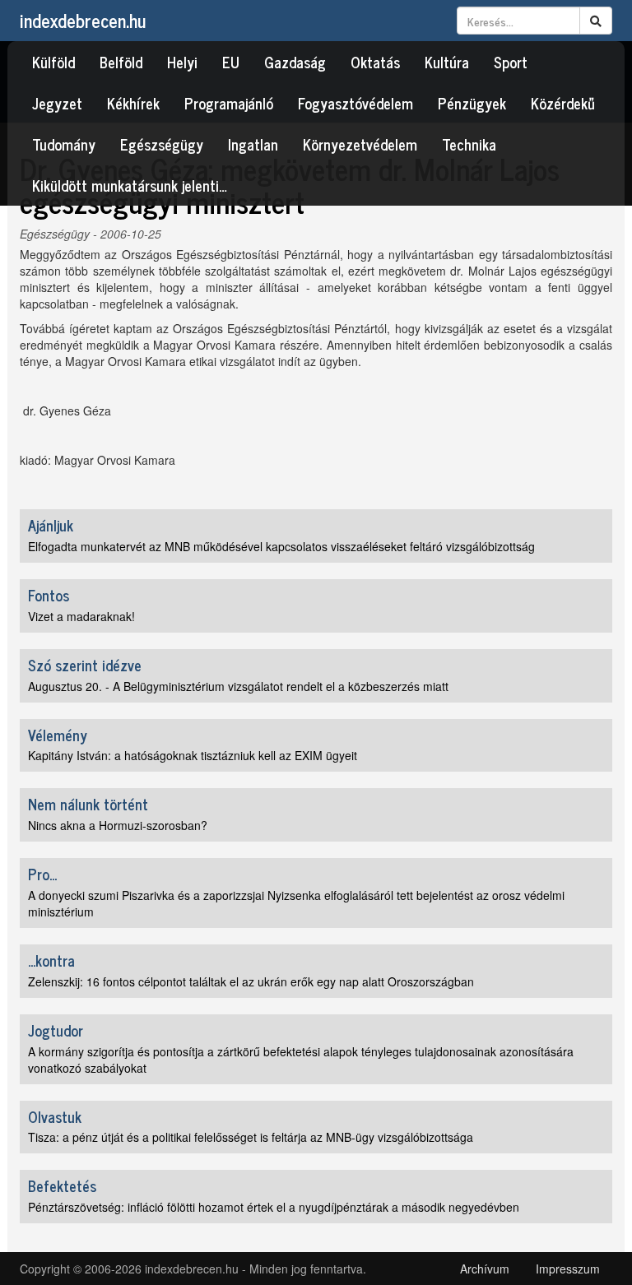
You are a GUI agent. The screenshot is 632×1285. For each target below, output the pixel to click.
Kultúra (447, 61)
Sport (510, 61)
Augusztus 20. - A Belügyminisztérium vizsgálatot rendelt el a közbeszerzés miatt (238, 686)
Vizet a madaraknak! (81, 616)
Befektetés (62, 1185)
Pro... (42, 873)
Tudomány (63, 144)
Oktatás (375, 61)
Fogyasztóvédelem (355, 102)
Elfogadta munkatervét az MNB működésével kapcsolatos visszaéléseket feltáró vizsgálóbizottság (281, 546)
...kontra (51, 960)
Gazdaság (295, 61)
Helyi (182, 61)
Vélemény (57, 734)
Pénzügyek (472, 102)
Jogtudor (55, 1030)
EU (230, 61)
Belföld (121, 61)
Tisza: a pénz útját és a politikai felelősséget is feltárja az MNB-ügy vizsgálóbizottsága (250, 1137)
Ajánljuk (50, 525)
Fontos (48, 594)
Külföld (53, 61)
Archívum (484, 1268)
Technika (469, 144)
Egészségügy (161, 144)
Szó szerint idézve (85, 664)
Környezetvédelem (360, 144)
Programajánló (228, 102)
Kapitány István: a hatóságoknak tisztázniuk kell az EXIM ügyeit (192, 755)
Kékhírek (133, 102)
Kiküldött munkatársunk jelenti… (129, 185)
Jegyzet (57, 102)
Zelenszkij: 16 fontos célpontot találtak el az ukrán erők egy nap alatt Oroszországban (251, 981)
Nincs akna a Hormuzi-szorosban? (117, 825)
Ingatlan (253, 144)
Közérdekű (563, 102)
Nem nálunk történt (88, 803)
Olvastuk (54, 1116)
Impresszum (568, 1268)
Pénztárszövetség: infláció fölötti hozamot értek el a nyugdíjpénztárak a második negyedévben (273, 1207)
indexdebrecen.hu (83, 20)
